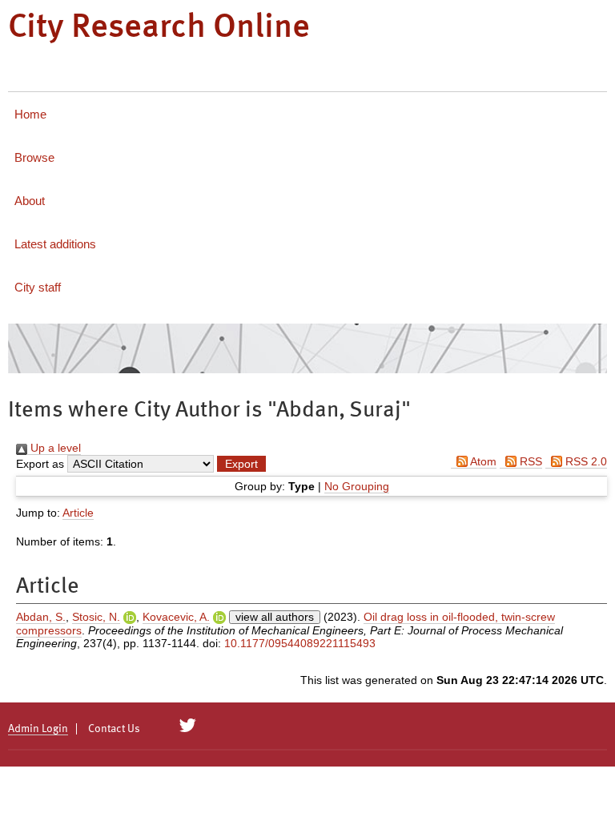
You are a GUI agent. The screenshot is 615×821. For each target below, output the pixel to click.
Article (78, 512)
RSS (529, 461)
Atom (482, 461)
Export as (40, 463)
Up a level (54, 447)
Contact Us (114, 728)
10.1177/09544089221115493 (300, 643)
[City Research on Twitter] (187, 725)
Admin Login (38, 728)
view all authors (274, 616)
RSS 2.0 (584, 461)
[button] (241, 464)
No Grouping (356, 486)
